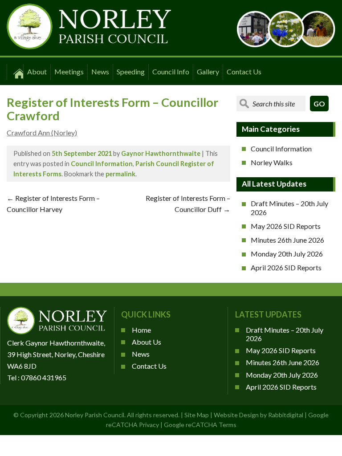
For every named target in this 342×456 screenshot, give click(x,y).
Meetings (69, 71)
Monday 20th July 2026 (287, 253)
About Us (146, 342)
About (37, 71)
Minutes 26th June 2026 (287, 240)
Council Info (170, 71)
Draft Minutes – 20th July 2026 (289, 207)
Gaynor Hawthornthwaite (160, 153)
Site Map (196, 415)
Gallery (208, 71)
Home (141, 330)
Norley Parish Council (94, 415)
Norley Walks (272, 162)
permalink (120, 174)
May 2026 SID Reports (286, 226)
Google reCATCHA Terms (200, 424)
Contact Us (244, 71)
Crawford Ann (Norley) (42, 132)
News (100, 71)
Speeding (131, 71)
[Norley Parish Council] (89, 46)
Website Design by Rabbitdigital (258, 415)
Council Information (102, 163)
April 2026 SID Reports (286, 267)
